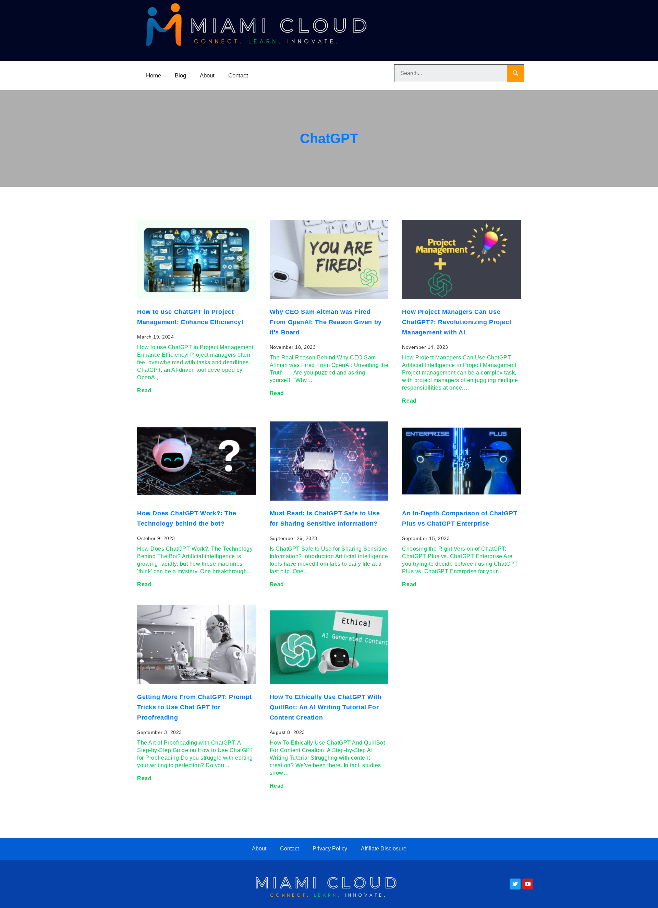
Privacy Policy (330, 848)
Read (144, 390)
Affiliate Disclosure (383, 848)
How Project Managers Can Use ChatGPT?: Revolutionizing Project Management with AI (456, 322)
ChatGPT (329, 138)
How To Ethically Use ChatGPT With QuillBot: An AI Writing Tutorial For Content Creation (326, 707)
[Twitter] (515, 884)
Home (153, 75)
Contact (238, 75)
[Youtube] (527, 884)
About (207, 75)
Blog (180, 75)
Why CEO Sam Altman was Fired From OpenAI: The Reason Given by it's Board (326, 322)
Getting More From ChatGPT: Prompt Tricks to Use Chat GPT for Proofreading (194, 707)
